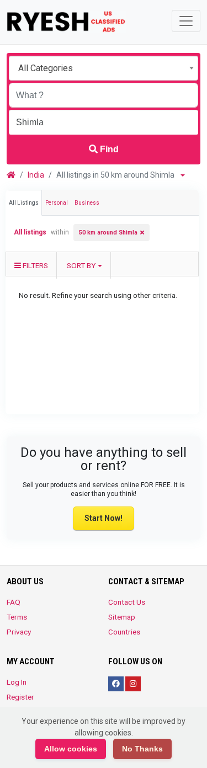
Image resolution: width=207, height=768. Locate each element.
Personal (56, 203)
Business (87, 203)
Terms (17, 616)
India (36, 174)
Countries (124, 631)
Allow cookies (70, 748)
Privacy (19, 631)
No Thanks (142, 748)
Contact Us (126, 602)
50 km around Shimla (108, 232)
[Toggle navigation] (186, 21)
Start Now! (103, 518)
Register (20, 696)
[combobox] (103, 68)
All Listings (24, 203)
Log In (16, 682)
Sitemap (121, 616)
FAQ (13, 602)
